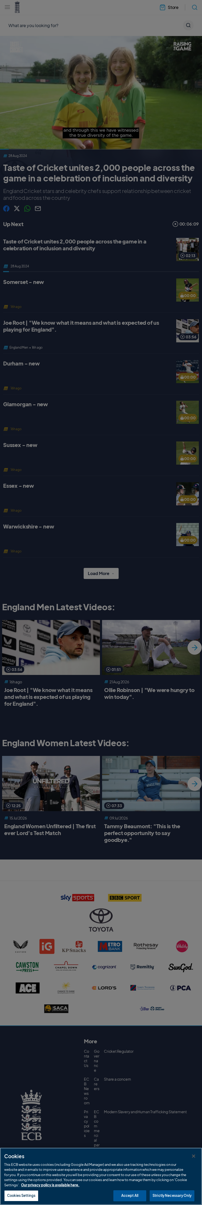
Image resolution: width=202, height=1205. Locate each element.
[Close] (193, 1156)
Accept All (129, 1195)
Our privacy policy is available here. (50, 1185)
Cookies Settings (21, 1195)
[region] (101, 1176)
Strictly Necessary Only (172, 1195)
